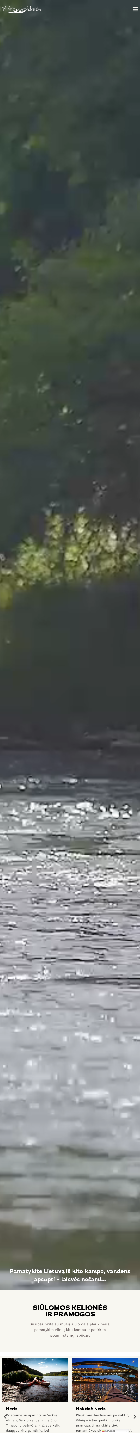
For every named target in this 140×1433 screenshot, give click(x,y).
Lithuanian (110, 1431)
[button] (5, 1417)
